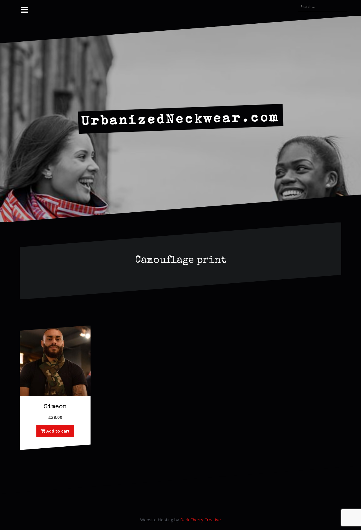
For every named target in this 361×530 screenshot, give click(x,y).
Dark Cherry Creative (200, 519)
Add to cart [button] (58, 431)
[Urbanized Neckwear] (180, 118)
